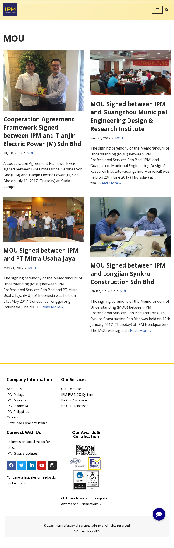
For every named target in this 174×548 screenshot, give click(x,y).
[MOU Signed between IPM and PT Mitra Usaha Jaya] (43, 219)
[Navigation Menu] (157, 10)
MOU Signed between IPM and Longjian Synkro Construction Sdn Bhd (127, 273)
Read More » (110, 183)
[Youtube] (41, 465)
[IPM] (10, 9)
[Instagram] (52, 465)
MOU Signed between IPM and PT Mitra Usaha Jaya (40, 254)
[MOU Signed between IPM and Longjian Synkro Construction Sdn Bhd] (130, 227)
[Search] (166, 9)
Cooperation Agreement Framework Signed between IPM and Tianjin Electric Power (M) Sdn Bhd (42, 131)
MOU (30, 153)
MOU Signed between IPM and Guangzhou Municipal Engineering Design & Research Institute (128, 116)
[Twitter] (21, 465)
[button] (159, 514)
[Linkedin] (31, 465)
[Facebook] (11, 465)
